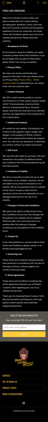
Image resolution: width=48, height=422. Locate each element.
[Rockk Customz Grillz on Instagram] (24, 403)
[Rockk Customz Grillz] (24, 2)
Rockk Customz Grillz (27, 411)
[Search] (39, 2)
